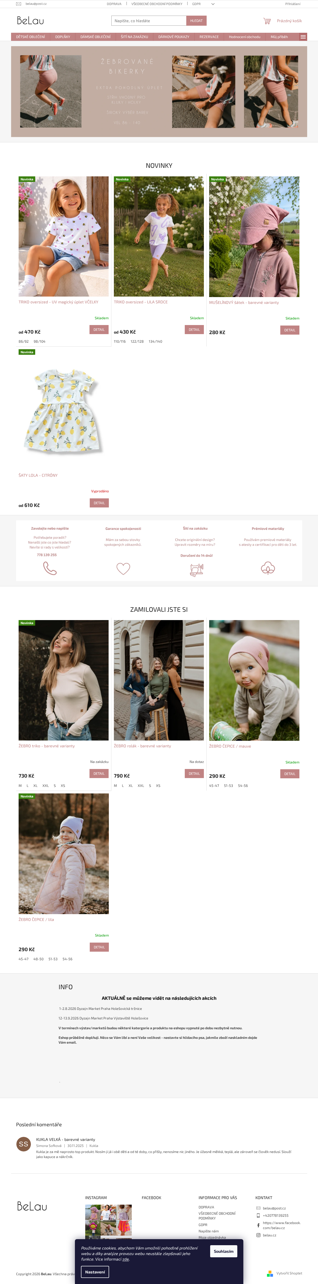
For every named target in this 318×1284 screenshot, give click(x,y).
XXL (45, 785)
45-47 (214, 785)
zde (125, 1259)
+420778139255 (276, 1215)
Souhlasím (224, 1251)
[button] (33, 91)
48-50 (38, 959)
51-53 (228, 785)
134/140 (155, 341)
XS (63, 785)
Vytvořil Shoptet (289, 1273)
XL (35, 785)
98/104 (40, 341)
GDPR (196, 4)
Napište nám (209, 1231)
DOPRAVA (114, 4)
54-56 (243, 785)
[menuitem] (30, 37)
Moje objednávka (212, 1237)
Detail (99, 329)
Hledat (196, 20)
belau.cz (269, 1235)
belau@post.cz (274, 1208)
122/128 (137, 341)
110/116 (120, 341)
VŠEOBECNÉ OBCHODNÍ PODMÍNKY (156, 4)
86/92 (24, 341)
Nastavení (95, 1271)
